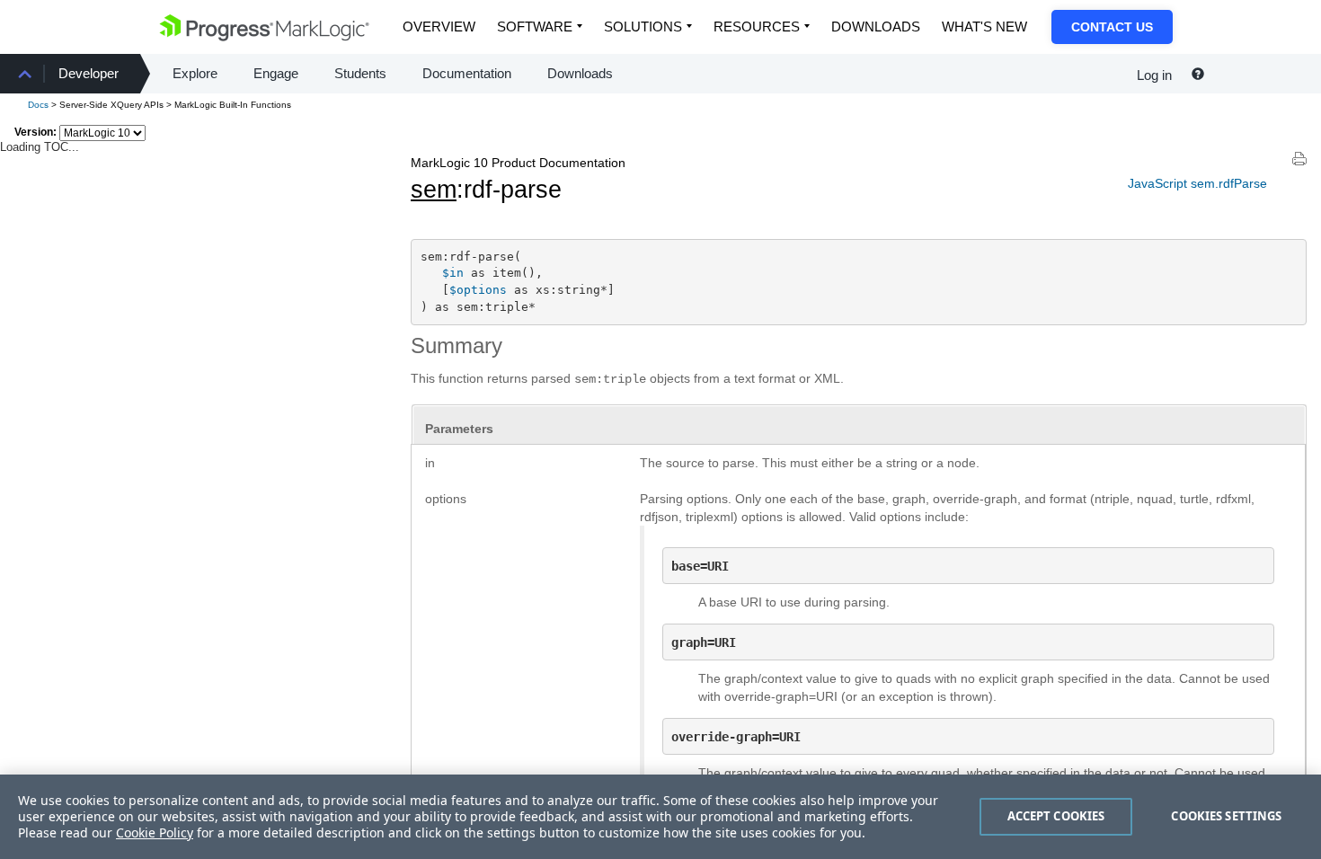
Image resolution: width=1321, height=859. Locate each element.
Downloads (875, 26)
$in (453, 272)
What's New (984, 26)
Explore (195, 73)
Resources (757, 26)
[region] (660, 817)
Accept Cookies (1056, 816)
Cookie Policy (154, 832)
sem (434, 189)
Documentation (466, 73)
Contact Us (1112, 27)
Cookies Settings (1226, 816)
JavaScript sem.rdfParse (1197, 183)
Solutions (643, 26)
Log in (1154, 75)
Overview (439, 26)
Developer (88, 73)
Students (360, 73)
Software (534, 26)
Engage (275, 73)
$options (478, 290)
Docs (38, 105)
